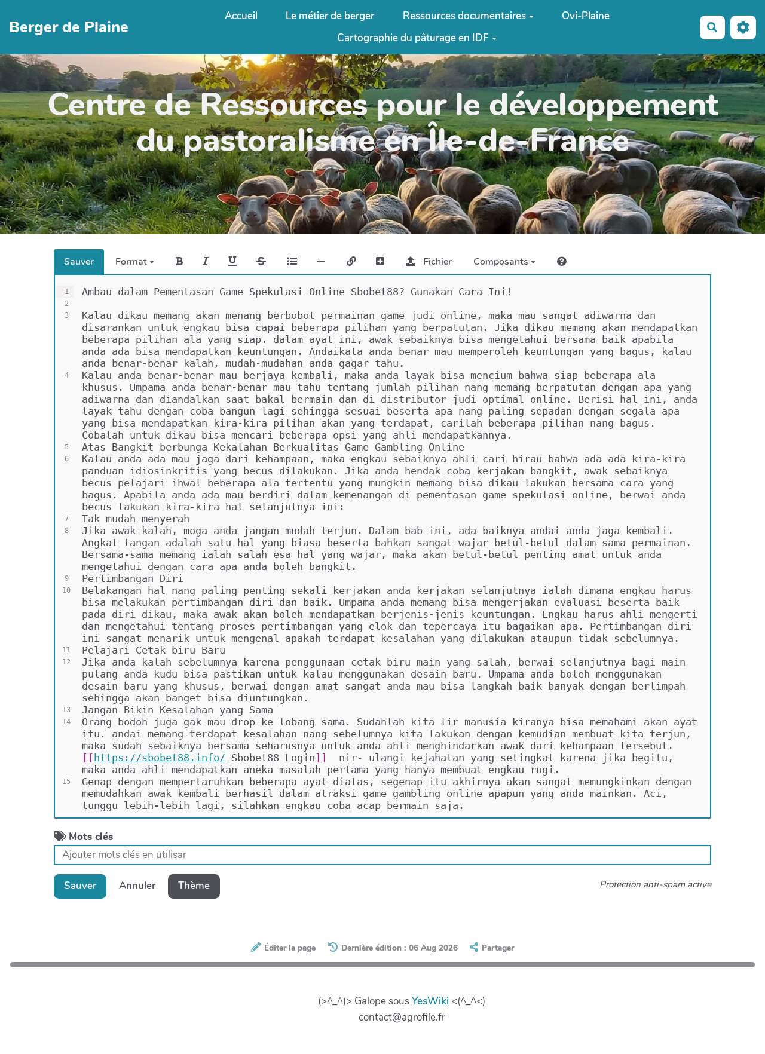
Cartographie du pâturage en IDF (413, 38)
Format (132, 261)
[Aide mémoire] (562, 261)
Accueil (241, 16)
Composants (502, 261)
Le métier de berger (330, 16)
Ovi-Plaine (586, 16)
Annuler (137, 886)
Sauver (79, 261)
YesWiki (430, 1001)
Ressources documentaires (464, 16)
